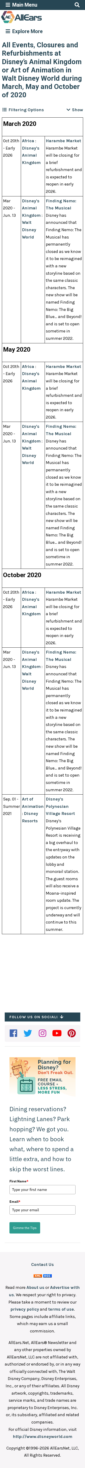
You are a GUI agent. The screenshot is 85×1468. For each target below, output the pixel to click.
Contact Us (42, 1264)
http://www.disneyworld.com (42, 1436)
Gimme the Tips (25, 1228)
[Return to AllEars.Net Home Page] (36, 22)
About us (35, 1287)
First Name (18, 1181)
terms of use (61, 1309)
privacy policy (24, 1309)
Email (14, 1201)
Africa (28, 140)
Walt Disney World (29, 229)
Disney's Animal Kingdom (31, 155)
